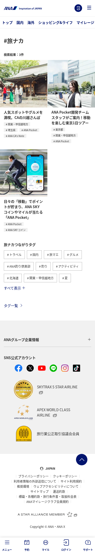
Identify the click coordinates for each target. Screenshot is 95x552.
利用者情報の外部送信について (35, 481)
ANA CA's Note (16, 136)
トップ (7, 22)
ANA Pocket (30, 130)
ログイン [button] (66, 549)
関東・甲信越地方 (18, 124)
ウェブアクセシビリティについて (56, 486)
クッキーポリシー (65, 476)
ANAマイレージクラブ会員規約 (47, 501)
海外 (30, 22)
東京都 (59, 129)
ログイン (78, 8)
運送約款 (59, 491)
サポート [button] (88, 549)
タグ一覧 (11, 305)
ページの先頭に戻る (81, 459)
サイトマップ (39, 491)
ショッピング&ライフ (55, 22)
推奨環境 (23, 486)
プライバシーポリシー (33, 476)
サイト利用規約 (71, 481)
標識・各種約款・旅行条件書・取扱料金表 (48, 496)
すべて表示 (12, 287)
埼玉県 (11, 130)
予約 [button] (26, 549)
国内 (20, 22)
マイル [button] (45, 549)
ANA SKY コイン (17, 230)
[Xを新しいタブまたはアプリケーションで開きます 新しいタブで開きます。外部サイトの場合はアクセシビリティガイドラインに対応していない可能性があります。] (30, 368)
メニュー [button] (7, 549)
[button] (89, 8)
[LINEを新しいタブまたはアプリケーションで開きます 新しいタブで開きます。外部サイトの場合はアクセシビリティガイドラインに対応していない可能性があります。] (53, 368)
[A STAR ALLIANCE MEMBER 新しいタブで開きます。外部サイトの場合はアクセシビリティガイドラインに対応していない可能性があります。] (48, 514)
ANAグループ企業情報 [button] (21, 339)
